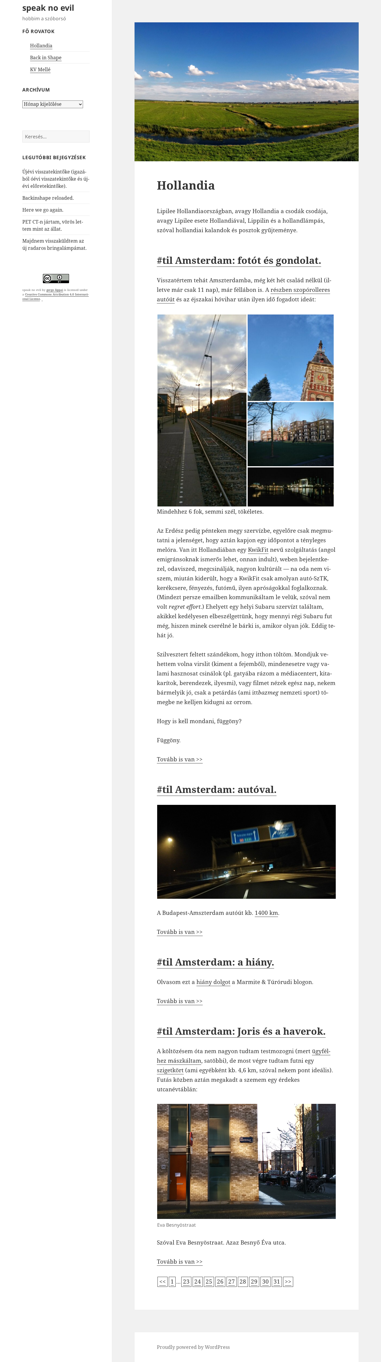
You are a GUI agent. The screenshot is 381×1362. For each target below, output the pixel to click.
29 (254, 1281)
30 (265, 1281)
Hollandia (41, 45)
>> (288, 1281)
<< (162, 1281)
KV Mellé (40, 69)
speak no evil (48, 7)
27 (231, 1281)
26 (220, 1281)
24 (197, 1281)
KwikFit (258, 550)
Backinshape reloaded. (48, 198)
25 (209, 1281)
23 (186, 1281)
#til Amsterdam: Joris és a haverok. (241, 1031)
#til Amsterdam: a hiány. (215, 961)
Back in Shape (46, 57)
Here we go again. (42, 210)
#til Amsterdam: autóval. (217, 789)
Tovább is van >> (180, 759)
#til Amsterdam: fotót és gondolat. (239, 260)
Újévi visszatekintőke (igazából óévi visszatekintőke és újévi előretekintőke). (55, 178)
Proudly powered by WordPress (193, 1347)
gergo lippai (54, 290)
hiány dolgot (213, 982)
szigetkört (170, 1070)
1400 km (266, 913)
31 (277, 1281)
